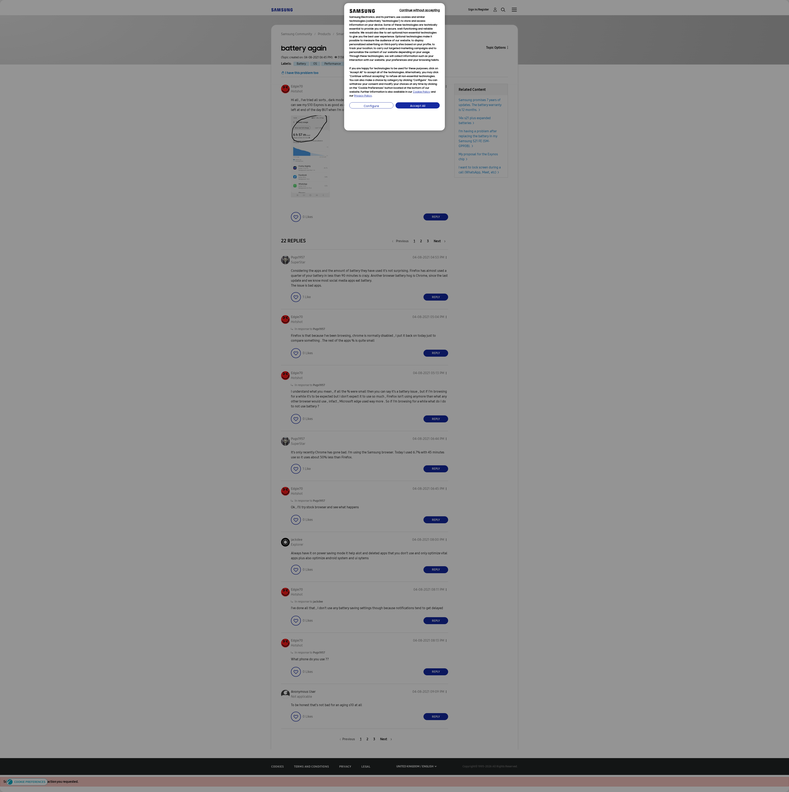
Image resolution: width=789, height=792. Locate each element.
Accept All (417, 106)
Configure (371, 106)
